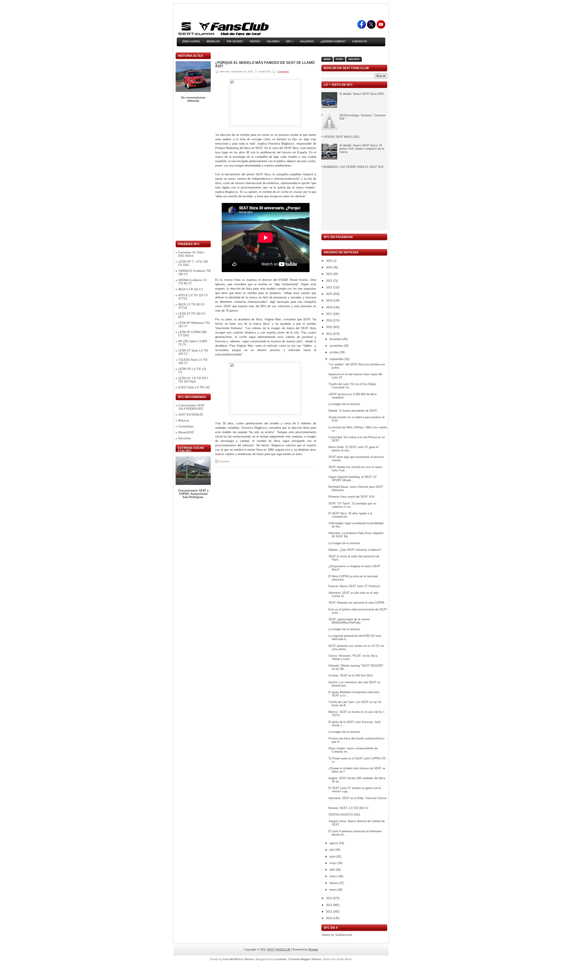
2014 (329, 333)
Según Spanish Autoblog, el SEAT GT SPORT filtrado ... (352, 478)
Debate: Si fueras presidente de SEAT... (353, 410)
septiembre (337, 359)
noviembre (337, 345)
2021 (329, 287)
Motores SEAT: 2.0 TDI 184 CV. (348, 808)
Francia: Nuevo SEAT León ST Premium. (354, 586)
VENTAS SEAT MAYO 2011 (341, 136)
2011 (329, 911)
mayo (333, 863)
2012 (329, 905)
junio (333, 856)
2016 (329, 320)
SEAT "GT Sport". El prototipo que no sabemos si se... (352, 505)
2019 (329, 300)
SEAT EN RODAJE (190, 414)
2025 (329, 260)
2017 (329, 314)
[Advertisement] (193, 171)
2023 (329, 274)
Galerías (307, 41)
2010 (329, 918)
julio (332, 849)
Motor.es (183, 420)
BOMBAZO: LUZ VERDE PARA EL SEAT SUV (354, 167)
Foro (339, 59)
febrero (334, 883)
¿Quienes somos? (333, 41)
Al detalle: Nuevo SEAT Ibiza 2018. (361, 93)
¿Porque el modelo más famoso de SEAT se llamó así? (265, 64)
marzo (334, 876)
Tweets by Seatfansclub (336, 934)
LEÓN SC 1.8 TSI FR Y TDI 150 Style (193, 380)
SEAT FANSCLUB (278, 949)
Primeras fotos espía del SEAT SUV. (351, 496)
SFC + (290, 41)
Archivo (354, 59)
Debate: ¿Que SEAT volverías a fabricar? (354, 549)
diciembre (336, 339)
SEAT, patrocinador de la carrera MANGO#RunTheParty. (349, 621)
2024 (329, 267)
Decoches (184, 438)
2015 (329, 327)
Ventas (255, 41)
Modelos (213, 41)
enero (333, 889)
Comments (283, 71)
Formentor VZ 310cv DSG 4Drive (191, 254)
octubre (335, 352)
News (327, 59)
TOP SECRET (234, 41)
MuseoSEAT (186, 432)
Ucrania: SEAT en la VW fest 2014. (350, 675)
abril (333, 869)
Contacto (359, 41)
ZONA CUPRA (191, 41)
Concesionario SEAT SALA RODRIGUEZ (191, 407)
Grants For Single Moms (337, 959)
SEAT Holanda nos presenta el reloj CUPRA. (356, 602)
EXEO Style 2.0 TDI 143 (194, 387)
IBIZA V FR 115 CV (190, 289)
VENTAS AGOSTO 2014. (344, 814)
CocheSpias (186, 426)
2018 (329, 307)
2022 (329, 280)
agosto (334, 843)
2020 (329, 294)
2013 (329, 898)
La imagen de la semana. (344, 404)
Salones (273, 41)
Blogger (313, 949)
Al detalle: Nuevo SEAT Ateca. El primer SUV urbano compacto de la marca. (361, 149)
